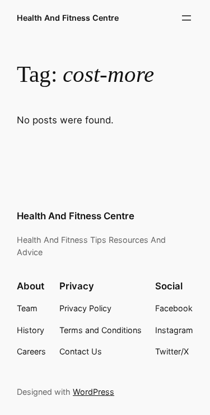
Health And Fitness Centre (68, 17)
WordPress (93, 391)
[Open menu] (186, 18)
